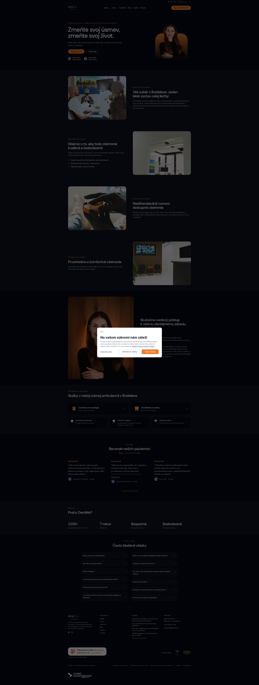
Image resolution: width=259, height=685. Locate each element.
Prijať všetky (150, 352)
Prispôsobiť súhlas (106, 351)
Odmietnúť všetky (129, 352)
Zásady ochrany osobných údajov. (143, 346)
